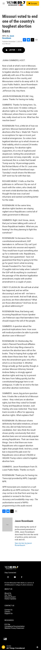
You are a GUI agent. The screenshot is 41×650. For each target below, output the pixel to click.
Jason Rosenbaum (8, 37)
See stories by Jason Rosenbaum (23, 544)
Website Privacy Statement (14, 628)
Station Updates (10, 599)
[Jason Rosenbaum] (7, 524)
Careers (7, 612)
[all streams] (38, 647)
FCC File (7, 624)
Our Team (8, 595)
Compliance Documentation (15, 626)
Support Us (9, 613)
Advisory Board (10, 597)
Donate (34, 3)
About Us (8, 593)
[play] (3, 647)
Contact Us (8, 610)
